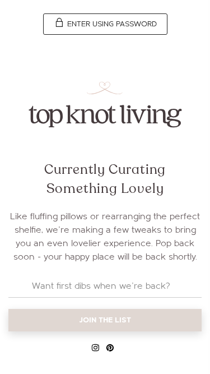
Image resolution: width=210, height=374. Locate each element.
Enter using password (111, 24)
